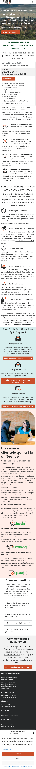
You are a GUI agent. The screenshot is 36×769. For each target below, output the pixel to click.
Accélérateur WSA (10, 94)
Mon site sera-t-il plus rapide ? (18, 623)
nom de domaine (20, 652)
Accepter (18, 753)
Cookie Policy (7, 766)
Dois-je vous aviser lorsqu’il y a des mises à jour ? (17, 615)
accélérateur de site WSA (24, 241)
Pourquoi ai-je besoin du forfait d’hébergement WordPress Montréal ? (17, 605)
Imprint (30, 766)
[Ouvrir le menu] (32, 2)
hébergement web (12, 655)
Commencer (8, 79)
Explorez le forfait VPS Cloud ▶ (18, 358)
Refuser (18, 758)
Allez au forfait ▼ (11, 32)
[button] (33, 733)
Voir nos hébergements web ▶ (18, 667)
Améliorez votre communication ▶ (18, 406)
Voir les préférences (18, 763)
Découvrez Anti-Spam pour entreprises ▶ (18, 381)
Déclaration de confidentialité (19, 766)
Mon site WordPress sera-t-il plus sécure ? (16, 631)
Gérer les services (7, 749)
